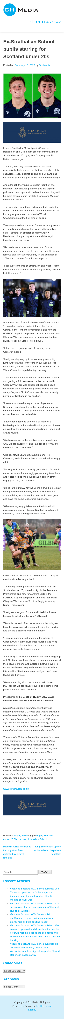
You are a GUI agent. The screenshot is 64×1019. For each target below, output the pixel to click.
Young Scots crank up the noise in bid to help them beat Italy (47, 850)
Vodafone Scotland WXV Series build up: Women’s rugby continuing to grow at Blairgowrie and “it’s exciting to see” (32, 918)
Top (61, 1016)
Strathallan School (37, 839)
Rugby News (21, 835)
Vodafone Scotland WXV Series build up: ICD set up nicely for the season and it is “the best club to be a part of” (34, 907)
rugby (39, 835)
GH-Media (44, 65)
